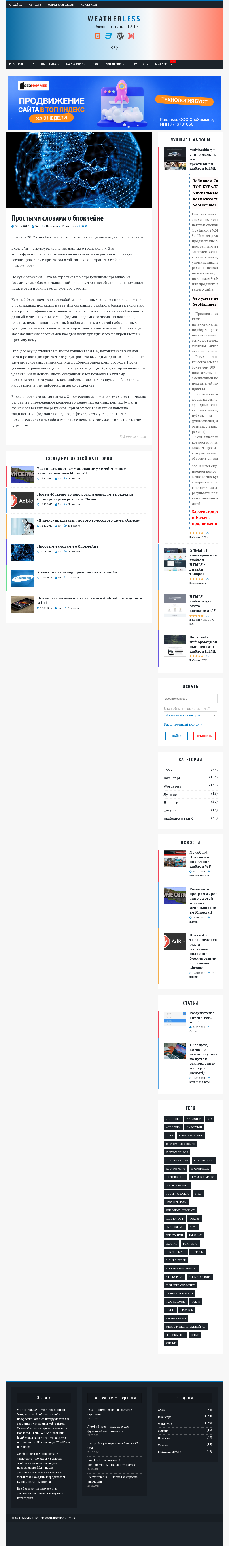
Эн (37, 226)
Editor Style (175, 1177)
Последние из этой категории (79, 458)
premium (198, 1251)
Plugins (171, 1243)
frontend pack (176, 1202)
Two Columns (175, 1301)
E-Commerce (200, 1168)
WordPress (115, 64)
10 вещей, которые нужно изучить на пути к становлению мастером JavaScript (203, 1058)
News (193, 1226)
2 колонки (173, 1119)
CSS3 (96, 64)
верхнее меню (176, 1318)
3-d (210, 1119)
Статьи (170, 810)
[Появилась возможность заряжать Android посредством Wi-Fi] (22, 609)
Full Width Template (180, 1210)
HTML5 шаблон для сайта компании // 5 (202, 603)
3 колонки (194, 1119)
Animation (194, 1127)
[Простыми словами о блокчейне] (22, 557)
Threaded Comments (180, 1285)
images (195, 1218)
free (198, 1193)
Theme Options (199, 1277)
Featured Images (202, 1177)
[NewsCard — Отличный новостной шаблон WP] (175, 863)
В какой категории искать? (187, 708)
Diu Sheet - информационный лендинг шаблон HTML (203, 644)
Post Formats (175, 1251)
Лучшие (35, 4)
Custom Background (180, 1144)
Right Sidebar (176, 1260)
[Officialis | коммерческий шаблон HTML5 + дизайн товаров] (175, 567)
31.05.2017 (22, 226)
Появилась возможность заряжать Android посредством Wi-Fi (89, 600)
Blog (169, 1135)
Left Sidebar (175, 1226)
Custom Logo (203, 1160)
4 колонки (173, 1127)
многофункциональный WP (185, 1326)
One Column (174, 1235)
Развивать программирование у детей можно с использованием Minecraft (81, 471)
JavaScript (74, 64)
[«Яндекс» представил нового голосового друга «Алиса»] (22, 531)
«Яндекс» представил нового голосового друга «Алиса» (88, 520)
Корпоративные (198, 583)
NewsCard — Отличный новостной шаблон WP (200, 859)
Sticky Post (174, 1277)
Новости (52, 226)
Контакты (89, 4)
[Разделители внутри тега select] (175, 1024)
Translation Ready (179, 1293)
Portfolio (190, 1243)
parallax (195, 1235)
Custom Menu (175, 1168)
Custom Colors (177, 1152)
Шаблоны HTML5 (43, 64)
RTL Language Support (181, 1268)
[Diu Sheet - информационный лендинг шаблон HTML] (175, 654)
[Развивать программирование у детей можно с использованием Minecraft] (22, 480)
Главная (16, 64)
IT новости (68, 226)
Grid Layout (174, 1218)
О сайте (15, 4)
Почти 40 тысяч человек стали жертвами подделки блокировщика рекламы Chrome (85, 496)
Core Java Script (190, 1135)
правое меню (175, 1335)
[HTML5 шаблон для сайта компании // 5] (175, 613)
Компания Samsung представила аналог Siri (78, 572)
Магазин (162, 64)
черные (171, 1343)
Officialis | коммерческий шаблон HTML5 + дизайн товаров (203, 562)
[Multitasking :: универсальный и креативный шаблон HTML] (175, 166)
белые (170, 1310)
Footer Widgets (177, 1193)
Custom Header (177, 1160)
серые (195, 1335)
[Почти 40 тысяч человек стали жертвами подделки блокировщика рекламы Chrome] (22, 505)
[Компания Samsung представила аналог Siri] (22, 583)
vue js (196, 1301)
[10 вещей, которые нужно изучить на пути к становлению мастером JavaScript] (175, 1056)
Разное (140, 64)
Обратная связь (61, 4)
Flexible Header (177, 1185)
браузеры (187, 1310)
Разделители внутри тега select (201, 1017)
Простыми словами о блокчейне (67, 546)
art (59, 525)
